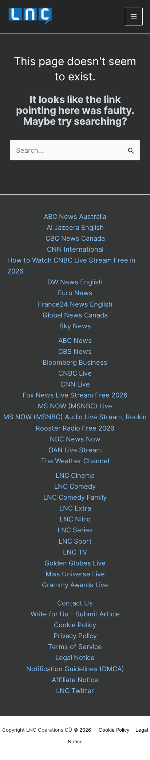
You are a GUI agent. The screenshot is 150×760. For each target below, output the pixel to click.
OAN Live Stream (75, 450)
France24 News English (75, 304)
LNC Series (75, 530)
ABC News (75, 340)
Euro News (75, 293)
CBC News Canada (75, 238)
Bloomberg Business (75, 362)
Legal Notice (75, 657)
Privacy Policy (75, 636)
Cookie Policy (75, 625)
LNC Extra (75, 508)
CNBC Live (75, 373)
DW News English (75, 282)
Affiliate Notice (75, 680)
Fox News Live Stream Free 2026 (75, 395)
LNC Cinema (75, 475)
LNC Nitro (75, 519)
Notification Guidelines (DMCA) (75, 669)
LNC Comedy (75, 486)
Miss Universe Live (75, 574)
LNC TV (75, 552)
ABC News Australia (75, 216)
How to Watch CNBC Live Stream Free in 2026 (71, 265)
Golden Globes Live (75, 563)
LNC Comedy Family (75, 497)
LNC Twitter (75, 691)
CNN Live (75, 384)
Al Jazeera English (75, 227)
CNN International (75, 249)
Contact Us (75, 603)
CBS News (75, 351)
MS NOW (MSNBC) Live (75, 406)
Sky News (75, 326)
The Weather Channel (75, 461)
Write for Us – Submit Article (75, 614)
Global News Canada (75, 315)
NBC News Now (75, 439)
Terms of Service (75, 647)
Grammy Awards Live (75, 585)
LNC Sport (75, 541)
